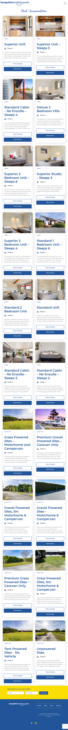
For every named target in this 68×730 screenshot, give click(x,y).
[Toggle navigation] (65, 3)
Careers (58, 705)
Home (39, 705)
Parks (45, 705)
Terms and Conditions (53, 713)
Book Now (18, 69)
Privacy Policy (43, 713)
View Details (18, 64)
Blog (51, 705)
